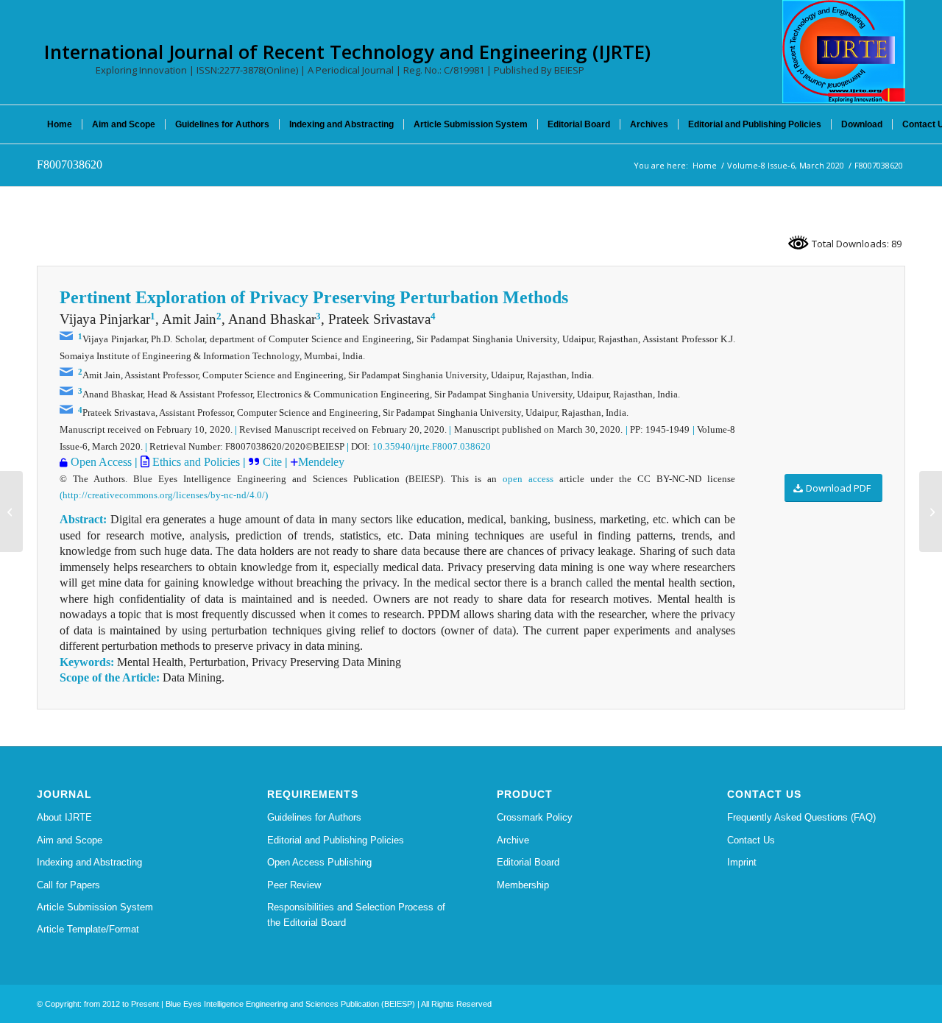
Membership (523, 885)
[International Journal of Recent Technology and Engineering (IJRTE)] (843, 51)
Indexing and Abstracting (89, 862)
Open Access (101, 462)
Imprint (742, 862)
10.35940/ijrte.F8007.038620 (431, 446)
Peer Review (294, 885)
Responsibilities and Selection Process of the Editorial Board (356, 915)
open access (528, 478)
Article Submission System (95, 907)
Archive (513, 840)
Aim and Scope (69, 840)
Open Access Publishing (319, 862)
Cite (274, 462)
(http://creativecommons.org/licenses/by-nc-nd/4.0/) (164, 494)
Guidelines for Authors (314, 817)
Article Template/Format (88, 929)
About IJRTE (64, 817)
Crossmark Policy (535, 817)
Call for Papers (68, 885)
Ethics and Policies (194, 462)
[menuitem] (60, 124)
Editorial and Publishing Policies (335, 840)
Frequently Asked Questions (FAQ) (801, 817)
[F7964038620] (11, 511)
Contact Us (751, 840)
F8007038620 (69, 164)
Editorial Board (528, 862)
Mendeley (321, 462)
